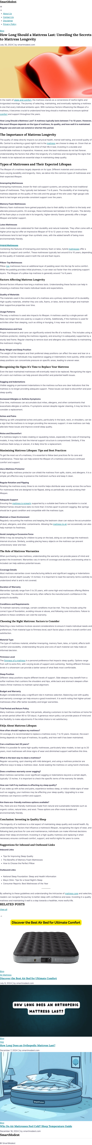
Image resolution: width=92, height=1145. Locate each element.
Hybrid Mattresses (9, 245)
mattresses (74, 249)
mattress (51, 143)
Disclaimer (8, 20)
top (7, 266)
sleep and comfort (22, 100)
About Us (7, 13)
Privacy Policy (9, 24)
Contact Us (8, 17)
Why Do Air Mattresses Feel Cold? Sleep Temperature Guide (36, 1126)
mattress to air (60, 524)
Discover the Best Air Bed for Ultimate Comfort (28, 978)
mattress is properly (21, 503)
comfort (3, 114)
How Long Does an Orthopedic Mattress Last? (27, 1045)
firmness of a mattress (14, 660)
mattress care (71, 893)
